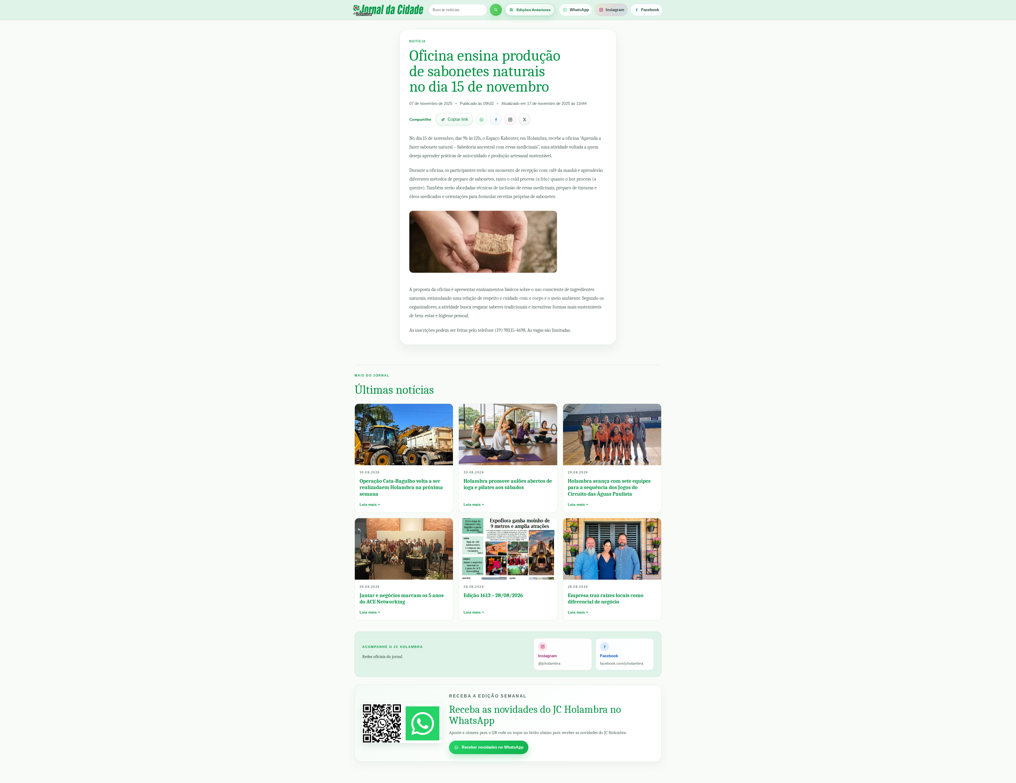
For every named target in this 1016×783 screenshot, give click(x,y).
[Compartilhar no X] (524, 119)
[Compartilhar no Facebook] (496, 119)
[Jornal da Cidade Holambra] (387, 10)
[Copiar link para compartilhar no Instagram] (510, 119)
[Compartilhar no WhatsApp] (481, 119)
